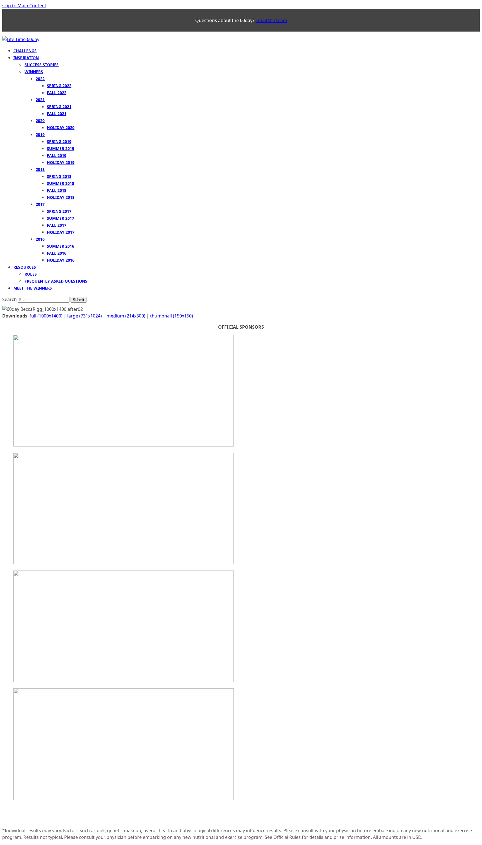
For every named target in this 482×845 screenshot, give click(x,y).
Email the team (271, 20)
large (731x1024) (84, 316)
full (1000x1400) (46, 316)
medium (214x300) (126, 316)
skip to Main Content (24, 6)
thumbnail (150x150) (171, 316)
